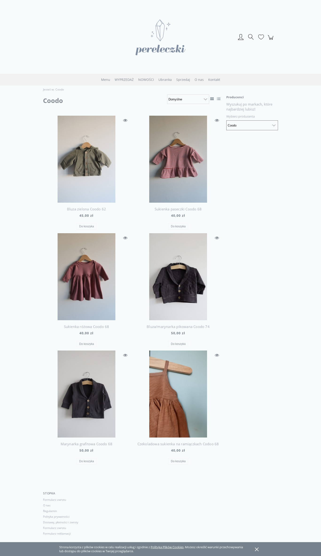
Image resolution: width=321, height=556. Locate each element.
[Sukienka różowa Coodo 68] (86, 276)
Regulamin (50, 511)
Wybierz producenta (240, 116)
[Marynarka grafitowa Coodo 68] (86, 394)
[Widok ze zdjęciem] (212, 98)
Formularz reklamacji (57, 534)
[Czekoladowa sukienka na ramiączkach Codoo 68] (178, 394)
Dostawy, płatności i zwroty (60, 522)
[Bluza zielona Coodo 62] (86, 159)
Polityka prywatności (56, 517)
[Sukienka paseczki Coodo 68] (178, 159)
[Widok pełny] (218, 98)
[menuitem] (105, 79)
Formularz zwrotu (54, 500)
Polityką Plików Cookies (167, 547)
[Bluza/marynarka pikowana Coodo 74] (178, 276)
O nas (47, 505)
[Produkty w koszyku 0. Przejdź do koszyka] (271, 40)
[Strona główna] (160, 37)
